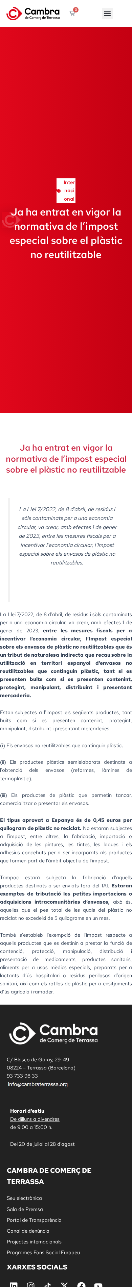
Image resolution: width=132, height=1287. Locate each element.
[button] (107, 13)
